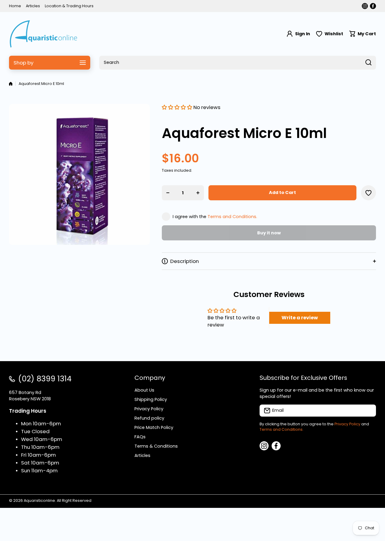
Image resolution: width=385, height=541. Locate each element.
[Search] (368, 63)
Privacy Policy (347, 424)
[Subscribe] (368, 411)
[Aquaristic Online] (43, 34)
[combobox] (237, 63)
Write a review (300, 317)
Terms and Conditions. (232, 217)
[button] (362, 34)
